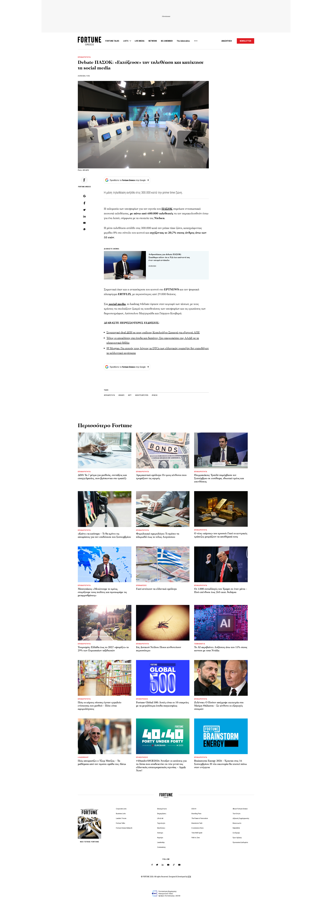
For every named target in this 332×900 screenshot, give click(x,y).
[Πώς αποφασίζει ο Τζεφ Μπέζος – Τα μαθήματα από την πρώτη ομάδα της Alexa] (104, 736)
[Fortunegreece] (89, 45)
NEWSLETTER (245, 41)
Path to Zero (196, 838)
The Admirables (183, 41)
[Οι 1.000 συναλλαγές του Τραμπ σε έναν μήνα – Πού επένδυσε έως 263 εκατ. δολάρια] (221, 564)
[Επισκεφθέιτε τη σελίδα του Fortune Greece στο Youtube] (168, 865)
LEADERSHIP (83, 757)
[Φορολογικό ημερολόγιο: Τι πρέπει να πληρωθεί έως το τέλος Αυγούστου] (163, 509)
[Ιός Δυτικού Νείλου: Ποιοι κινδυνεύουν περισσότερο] (163, 623)
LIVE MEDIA (139, 41)
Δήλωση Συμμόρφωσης (241, 818)
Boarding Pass (196, 814)
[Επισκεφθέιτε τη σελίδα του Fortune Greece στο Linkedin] (162, 865)
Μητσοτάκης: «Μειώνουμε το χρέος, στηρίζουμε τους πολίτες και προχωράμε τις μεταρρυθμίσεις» (102, 592)
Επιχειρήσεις (161, 814)
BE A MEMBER (167, 41)
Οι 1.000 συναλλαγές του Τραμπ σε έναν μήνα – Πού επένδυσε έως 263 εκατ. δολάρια (220, 590)
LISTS (125, 41)
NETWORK (152, 41)
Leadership (161, 842)
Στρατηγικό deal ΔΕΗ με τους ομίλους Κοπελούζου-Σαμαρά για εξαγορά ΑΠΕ (153, 332)
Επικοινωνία (237, 823)
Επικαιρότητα (162, 809)
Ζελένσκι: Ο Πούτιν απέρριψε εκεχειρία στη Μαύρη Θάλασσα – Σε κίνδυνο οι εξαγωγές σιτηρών (219, 706)
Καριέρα (160, 838)
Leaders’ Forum (121, 818)
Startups (160, 833)
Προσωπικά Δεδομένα (240, 842)
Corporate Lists (121, 809)
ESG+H (194, 809)
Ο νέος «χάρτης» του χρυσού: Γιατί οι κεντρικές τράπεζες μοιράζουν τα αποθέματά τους (220, 535)
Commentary (161, 847)
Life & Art (160, 818)
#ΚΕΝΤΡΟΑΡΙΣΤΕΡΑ (141, 395)
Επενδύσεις (161, 828)
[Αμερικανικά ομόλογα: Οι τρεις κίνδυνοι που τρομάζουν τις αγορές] (163, 450)
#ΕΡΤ (130, 395)
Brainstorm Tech (197, 823)
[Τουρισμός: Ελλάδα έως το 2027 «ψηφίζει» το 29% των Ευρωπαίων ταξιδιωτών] (104, 623)
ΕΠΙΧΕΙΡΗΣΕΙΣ (142, 699)
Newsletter (236, 828)
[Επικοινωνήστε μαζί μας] (179, 865)
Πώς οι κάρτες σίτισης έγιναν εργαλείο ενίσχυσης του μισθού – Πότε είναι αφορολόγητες (99, 706)
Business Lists (121, 814)
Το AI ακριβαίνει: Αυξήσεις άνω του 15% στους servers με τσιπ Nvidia (220, 649)
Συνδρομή (236, 833)
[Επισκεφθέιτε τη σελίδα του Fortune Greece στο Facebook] (152, 865)
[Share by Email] (84, 223)
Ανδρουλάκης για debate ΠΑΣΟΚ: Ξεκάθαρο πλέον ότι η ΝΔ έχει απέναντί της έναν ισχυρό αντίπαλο (169, 257)
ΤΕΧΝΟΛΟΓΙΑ (199, 644)
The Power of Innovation (200, 818)
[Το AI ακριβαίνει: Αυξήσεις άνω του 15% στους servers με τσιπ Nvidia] (221, 623)
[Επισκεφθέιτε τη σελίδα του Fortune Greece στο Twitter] (157, 865)
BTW (189, 877)
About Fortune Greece (240, 809)
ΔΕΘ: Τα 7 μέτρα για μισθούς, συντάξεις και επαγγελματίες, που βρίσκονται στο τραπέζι (102, 476)
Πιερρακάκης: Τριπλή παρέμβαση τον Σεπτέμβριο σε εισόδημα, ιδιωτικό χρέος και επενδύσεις (219, 478)
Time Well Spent (197, 833)
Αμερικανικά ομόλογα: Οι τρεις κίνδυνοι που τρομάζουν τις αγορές (161, 476)
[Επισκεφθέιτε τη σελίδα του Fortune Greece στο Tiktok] (174, 865)
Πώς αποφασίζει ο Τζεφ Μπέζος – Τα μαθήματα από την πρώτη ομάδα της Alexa (102, 762)
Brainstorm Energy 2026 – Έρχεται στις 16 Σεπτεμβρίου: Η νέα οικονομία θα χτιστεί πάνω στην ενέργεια (220, 764)
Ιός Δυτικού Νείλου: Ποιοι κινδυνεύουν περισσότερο (158, 649)
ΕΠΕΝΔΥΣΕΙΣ (141, 585)
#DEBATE (121, 395)
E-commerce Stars (197, 828)
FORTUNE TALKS (112, 41)
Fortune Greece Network (124, 828)
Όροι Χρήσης (237, 838)
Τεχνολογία (161, 823)
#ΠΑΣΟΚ (154, 395)
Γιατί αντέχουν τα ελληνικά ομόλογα (156, 589)
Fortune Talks (120, 823)
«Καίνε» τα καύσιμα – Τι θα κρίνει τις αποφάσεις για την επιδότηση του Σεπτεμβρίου (104, 535)
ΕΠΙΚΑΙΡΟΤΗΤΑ (84, 57)
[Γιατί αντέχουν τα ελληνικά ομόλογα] (163, 564)
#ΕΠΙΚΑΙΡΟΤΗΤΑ (109, 395)
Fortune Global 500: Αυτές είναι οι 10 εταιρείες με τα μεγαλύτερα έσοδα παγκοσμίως (162, 704)
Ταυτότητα (236, 814)
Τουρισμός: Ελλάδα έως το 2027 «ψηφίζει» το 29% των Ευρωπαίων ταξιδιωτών (103, 649)
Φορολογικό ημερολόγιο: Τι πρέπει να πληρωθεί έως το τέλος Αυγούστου (157, 535)
